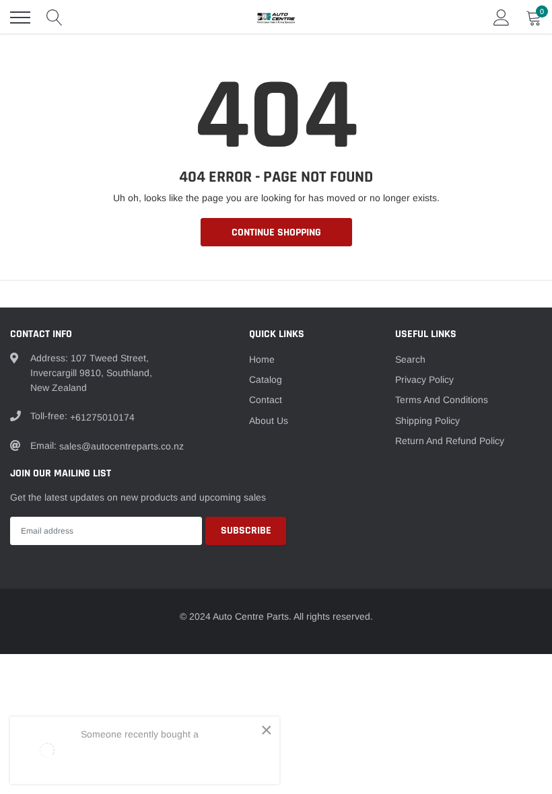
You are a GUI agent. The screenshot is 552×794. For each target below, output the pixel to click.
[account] (501, 17)
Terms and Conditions (441, 399)
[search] (54, 17)
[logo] (276, 17)
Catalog (265, 379)
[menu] (20, 17)
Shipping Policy (427, 420)
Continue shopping (276, 232)
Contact (265, 399)
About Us (268, 420)
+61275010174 (102, 417)
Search (410, 359)
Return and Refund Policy (449, 440)
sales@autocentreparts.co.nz (121, 446)
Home (262, 359)
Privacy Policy (424, 379)
